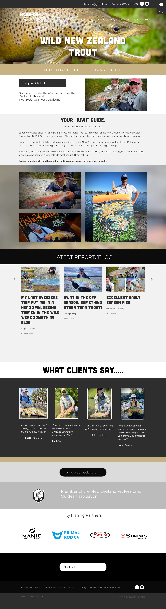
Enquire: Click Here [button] (36, 83)
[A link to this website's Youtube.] (147, 4)
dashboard (40, 596)
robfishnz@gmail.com (95, 4)
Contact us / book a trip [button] (80, 472)
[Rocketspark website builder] (131, 597)
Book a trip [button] (71, 567)
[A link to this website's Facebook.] (142, 4)
